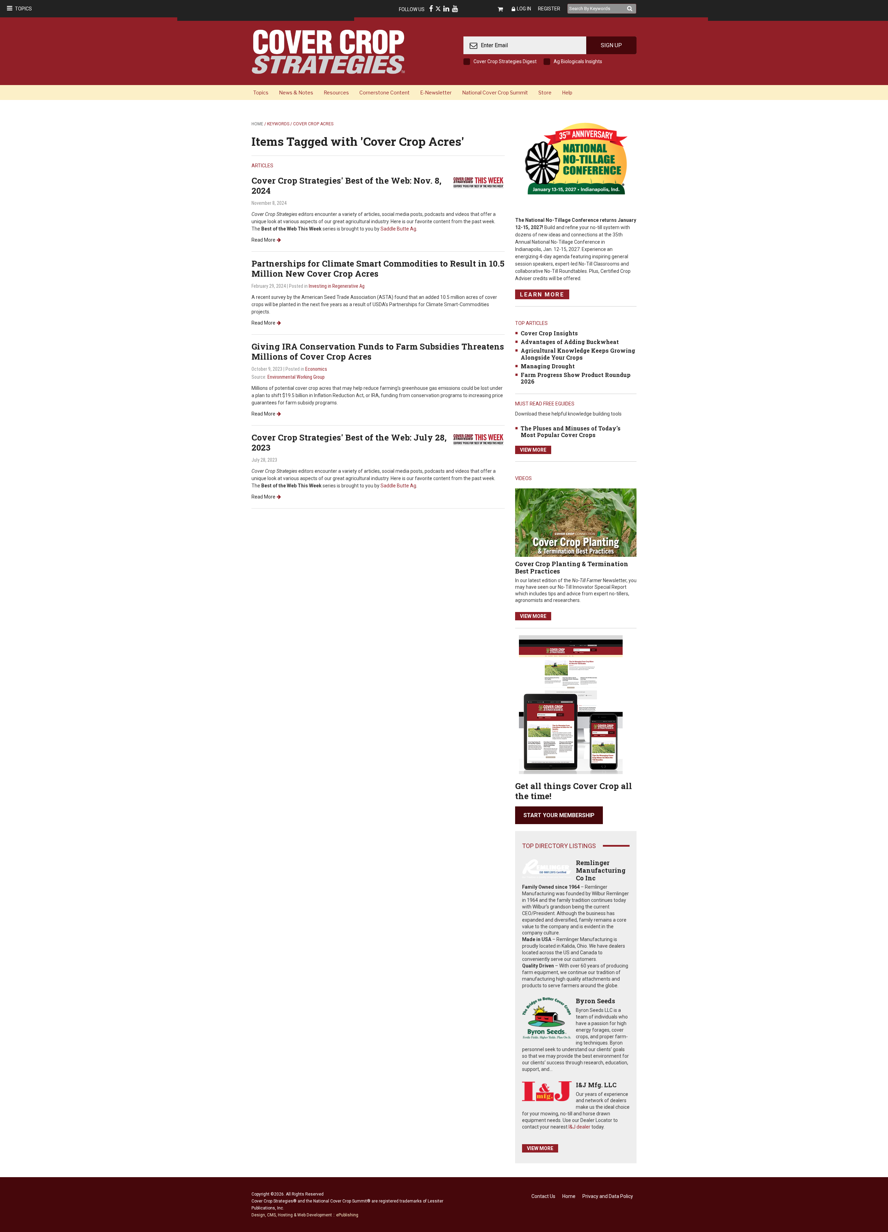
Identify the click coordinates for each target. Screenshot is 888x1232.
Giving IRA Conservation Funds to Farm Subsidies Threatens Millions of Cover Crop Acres (377, 351)
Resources (336, 92)
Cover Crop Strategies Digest (505, 61)
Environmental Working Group (296, 377)
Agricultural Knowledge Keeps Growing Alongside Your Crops (578, 354)
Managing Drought (548, 366)
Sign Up (611, 45)
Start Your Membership (559, 815)
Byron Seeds (595, 1001)
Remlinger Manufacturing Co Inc (600, 870)
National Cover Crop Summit (495, 92)
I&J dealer (579, 1127)
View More (533, 450)
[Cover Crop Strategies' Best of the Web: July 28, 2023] (479, 439)
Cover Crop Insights (549, 333)
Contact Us (543, 1196)
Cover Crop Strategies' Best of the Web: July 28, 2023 (349, 442)
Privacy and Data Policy (607, 1196)
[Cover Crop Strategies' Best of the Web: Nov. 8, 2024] (479, 182)
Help (567, 92)
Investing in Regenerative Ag (337, 286)
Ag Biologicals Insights (578, 61)
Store (545, 92)
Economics (316, 369)
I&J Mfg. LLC (596, 1085)
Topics (23, 8)
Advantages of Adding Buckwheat (570, 341)
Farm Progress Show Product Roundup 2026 (576, 378)
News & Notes (296, 92)
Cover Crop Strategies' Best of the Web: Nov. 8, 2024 (346, 185)
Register (549, 8)
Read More (263, 240)
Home (257, 123)
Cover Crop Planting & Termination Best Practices (571, 568)
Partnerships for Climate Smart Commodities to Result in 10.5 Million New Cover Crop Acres (377, 268)
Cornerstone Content (384, 92)
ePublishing (347, 1215)
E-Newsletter (436, 92)
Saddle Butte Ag (398, 229)
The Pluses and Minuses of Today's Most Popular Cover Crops (571, 431)
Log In (524, 8)
